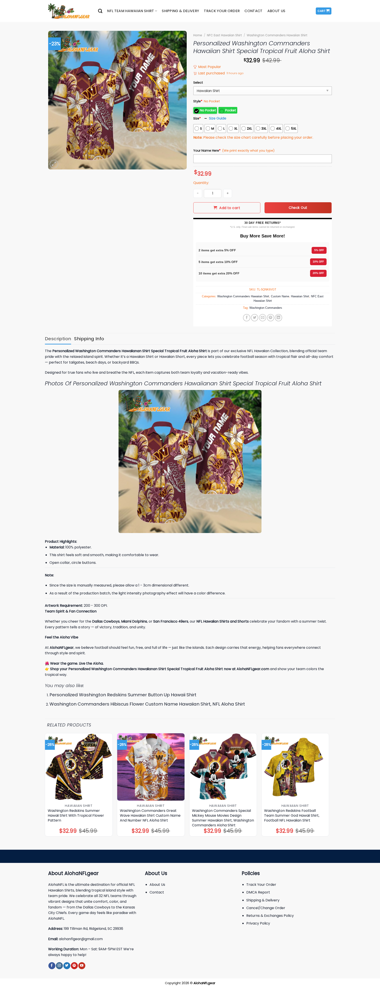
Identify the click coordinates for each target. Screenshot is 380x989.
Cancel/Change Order (265, 907)
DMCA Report (258, 892)
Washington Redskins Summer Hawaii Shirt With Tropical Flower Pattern (76, 815)
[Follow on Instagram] (59, 965)
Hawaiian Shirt (300, 296)
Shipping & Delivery (180, 10)
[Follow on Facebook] (51, 965)
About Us (276, 10)
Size (197, 118)
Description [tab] (58, 339)
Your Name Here (207, 150)
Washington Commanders (265, 307)
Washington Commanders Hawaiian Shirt (277, 35)
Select (198, 82)
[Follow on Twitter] (66, 965)
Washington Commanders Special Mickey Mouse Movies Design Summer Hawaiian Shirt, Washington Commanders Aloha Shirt (223, 818)
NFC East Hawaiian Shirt (224, 35)
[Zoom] (54, 164)
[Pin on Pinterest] (270, 317)
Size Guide (217, 118)
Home (197, 35)
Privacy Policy (258, 923)
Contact (253, 10)
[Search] (100, 11)
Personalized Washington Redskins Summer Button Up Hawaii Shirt (122, 695)
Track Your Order (222, 10)
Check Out (298, 207)
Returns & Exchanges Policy (270, 915)
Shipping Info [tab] (89, 339)
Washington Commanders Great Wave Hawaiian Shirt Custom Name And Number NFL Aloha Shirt (150, 815)
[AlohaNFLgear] (69, 11)
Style (197, 101)
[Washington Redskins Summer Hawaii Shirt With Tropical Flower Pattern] (79, 767)
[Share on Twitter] (254, 317)
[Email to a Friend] (262, 317)
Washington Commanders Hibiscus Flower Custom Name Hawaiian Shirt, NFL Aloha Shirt (147, 704)
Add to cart (229, 207)
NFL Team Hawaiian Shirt (130, 10)
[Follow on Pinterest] (74, 965)
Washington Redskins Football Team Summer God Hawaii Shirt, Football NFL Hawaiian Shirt (291, 815)
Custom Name (280, 296)
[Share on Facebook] (246, 317)
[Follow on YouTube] (81, 965)
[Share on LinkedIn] (278, 317)
